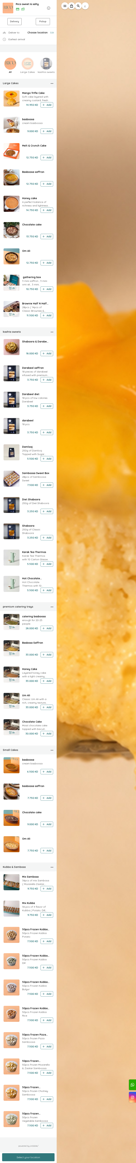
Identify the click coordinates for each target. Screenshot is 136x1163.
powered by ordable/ (28, 1146)
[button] (28, 8)
